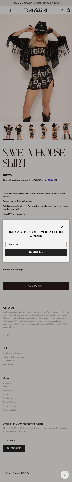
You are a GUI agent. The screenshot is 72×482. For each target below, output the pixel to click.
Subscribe (36, 252)
